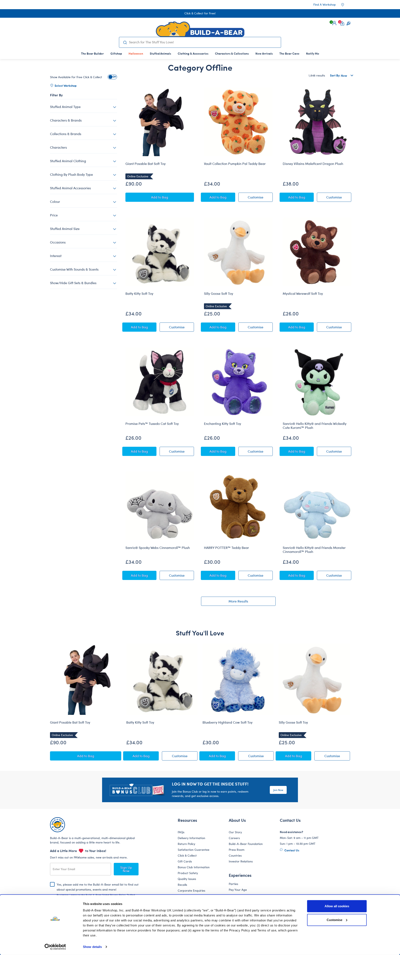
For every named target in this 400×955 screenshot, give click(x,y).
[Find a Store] (345, 4)
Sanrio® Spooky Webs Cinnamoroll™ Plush (157, 548)
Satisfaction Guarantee (193, 850)
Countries (235, 855)
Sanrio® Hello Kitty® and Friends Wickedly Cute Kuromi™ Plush (314, 426)
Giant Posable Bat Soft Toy (145, 164)
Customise (334, 919)
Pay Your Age (238, 890)
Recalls (182, 885)
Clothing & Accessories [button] (193, 53)
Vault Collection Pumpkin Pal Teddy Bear (235, 164)
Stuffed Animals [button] (160, 53)
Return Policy (186, 844)
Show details (92, 947)
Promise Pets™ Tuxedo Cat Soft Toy (152, 424)
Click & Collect (187, 855)
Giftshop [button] (116, 53)
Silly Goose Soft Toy (218, 293)
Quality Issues (187, 879)
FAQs (181, 832)
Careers (234, 838)
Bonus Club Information (194, 867)
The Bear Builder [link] (92, 53)
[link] (135, 53)
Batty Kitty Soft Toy (139, 293)
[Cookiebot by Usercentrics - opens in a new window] (55, 947)
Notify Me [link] (312, 53)
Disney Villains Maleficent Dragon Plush (313, 164)
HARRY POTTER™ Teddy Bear (226, 548)
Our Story (235, 832)
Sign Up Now (126, 869)
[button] (334, 23)
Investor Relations (241, 861)
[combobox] (203, 42)
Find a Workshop (324, 4)
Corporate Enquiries (191, 890)
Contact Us (291, 850)
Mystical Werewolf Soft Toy (303, 293)
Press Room (236, 850)
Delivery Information (191, 838)
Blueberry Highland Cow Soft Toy (227, 722)
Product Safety (188, 873)
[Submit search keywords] (124, 42)
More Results (238, 601)
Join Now (278, 790)
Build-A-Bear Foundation (246, 844)
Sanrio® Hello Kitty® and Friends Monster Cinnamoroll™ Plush (314, 550)
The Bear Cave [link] (289, 53)
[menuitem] (92, 53)
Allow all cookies (337, 906)
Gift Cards (185, 861)
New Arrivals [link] (264, 53)
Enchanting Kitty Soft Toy (222, 424)
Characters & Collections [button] (232, 53)
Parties (233, 884)
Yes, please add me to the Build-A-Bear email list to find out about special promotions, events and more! (98, 892)
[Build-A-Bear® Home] (200, 29)
